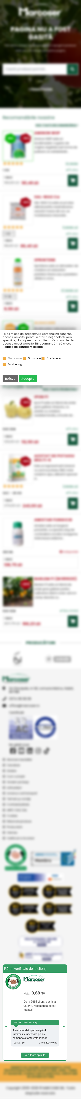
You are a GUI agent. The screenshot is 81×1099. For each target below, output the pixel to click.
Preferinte (54, 358)
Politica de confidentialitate (23, 347)
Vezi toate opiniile (35, 1055)
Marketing (15, 364)
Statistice (34, 358)
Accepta (27, 378)
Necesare (15, 358)
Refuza (10, 378)
